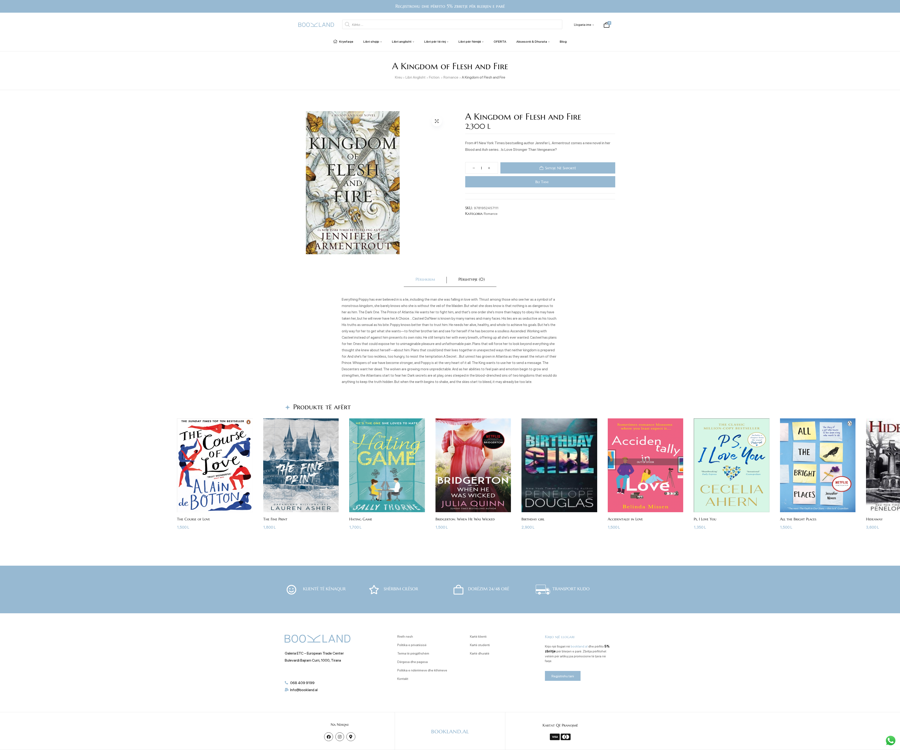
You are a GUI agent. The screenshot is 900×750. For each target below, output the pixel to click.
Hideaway (429, 519)
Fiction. (434, 77)
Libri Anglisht (415, 77)
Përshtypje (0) (471, 279)
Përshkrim (425, 279)
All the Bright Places (353, 519)
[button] (436, 121)
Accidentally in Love (180, 519)
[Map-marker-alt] (350, 736)
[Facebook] (328, 736)
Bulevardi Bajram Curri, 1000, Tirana (313, 660)
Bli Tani (541, 181)
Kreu (398, 77)
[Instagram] (339, 736)
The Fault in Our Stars (527, 519)
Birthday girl (87, 519)
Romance (450, 77)
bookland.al (579, 646)
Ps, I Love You (260, 519)
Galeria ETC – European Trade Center (314, 653)
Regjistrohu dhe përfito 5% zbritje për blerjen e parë (450, 6)
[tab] (425, 280)
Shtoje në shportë (560, 168)
